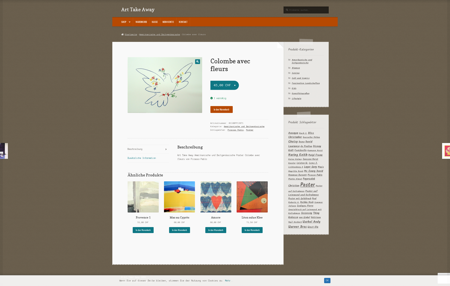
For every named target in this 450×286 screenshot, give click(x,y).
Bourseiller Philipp (311, 137)
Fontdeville (300, 150)
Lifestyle (296, 98)
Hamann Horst (315, 150)
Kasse (155, 22)
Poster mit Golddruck (299, 199)
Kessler (292, 163)
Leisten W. (302, 163)
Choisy (293, 141)
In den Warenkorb (221, 109)
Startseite (131, 34)
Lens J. (313, 163)
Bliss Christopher (301, 135)
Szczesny (306, 213)
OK (327, 280)
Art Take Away (138, 9)
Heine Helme (295, 159)
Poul (314, 199)
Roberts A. (293, 202)
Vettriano (316, 217)
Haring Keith (297, 155)
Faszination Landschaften (306, 83)
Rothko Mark (306, 202)
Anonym (293, 133)
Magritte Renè (295, 171)
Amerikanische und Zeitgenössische (159, 34)
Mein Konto (168, 22)
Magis (321, 167)
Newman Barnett (297, 175)
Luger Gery (310, 167)
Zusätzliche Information (142, 158)
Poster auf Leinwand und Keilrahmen (303, 193)
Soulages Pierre (305, 206)
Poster (249, 130)
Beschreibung (135, 149)
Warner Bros (297, 227)
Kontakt (183, 22)
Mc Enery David (313, 171)
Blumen (296, 68)
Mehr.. (229, 280)
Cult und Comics (301, 78)
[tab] (148, 149)
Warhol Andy (311, 222)
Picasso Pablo (236, 130)
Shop (123, 22)
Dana (302, 142)
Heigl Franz (315, 155)
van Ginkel (304, 217)
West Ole (313, 227)
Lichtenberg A (295, 167)
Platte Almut (295, 179)
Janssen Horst (310, 159)
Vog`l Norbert (295, 222)
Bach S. (303, 133)
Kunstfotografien (300, 93)
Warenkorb (141, 22)
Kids (294, 88)
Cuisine (296, 73)
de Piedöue (306, 146)
